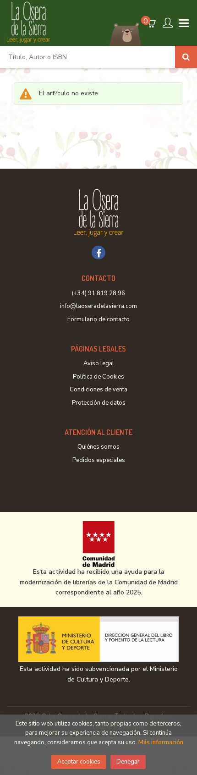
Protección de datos (99, 403)
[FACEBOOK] (98, 252)
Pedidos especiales (98, 460)
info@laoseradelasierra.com (98, 306)
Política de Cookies (98, 377)
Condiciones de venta (98, 389)
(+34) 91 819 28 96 (98, 293)
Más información (160, 742)
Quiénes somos (98, 447)
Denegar (128, 762)
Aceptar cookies (78, 762)
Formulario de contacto (98, 319)
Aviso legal (98, 363)
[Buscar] (186, 57)
